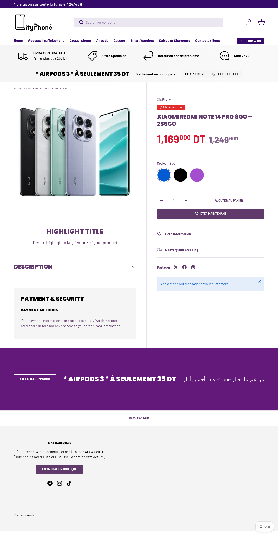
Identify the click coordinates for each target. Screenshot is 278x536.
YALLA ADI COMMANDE (35, 379)
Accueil (18, 88)
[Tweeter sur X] (175, 267)
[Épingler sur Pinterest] (193, 267)
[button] (261, 22)
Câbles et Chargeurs (174, 40)
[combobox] (148, 22)
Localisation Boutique (59, 469)
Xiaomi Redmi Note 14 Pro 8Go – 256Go (47, 88)
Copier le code (227, 74)
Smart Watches (142, 40)
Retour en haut (139, 418)
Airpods (102, 40)
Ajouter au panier (229, 200)
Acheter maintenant (210, 213)
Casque (119, 40)
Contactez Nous (207, 40)
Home (18, 40)
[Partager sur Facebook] (184, 267)
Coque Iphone (80, 40)
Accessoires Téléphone (46, 40)
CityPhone (164, 99)
